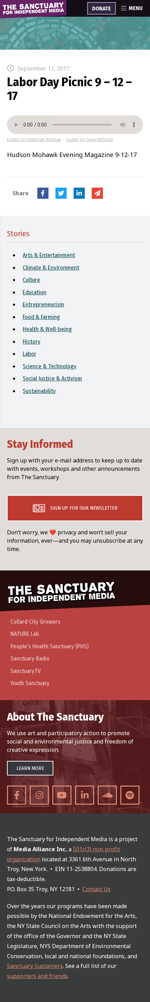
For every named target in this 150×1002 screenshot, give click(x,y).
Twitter (61, 193)
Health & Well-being (47, 329)
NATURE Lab (24, 634)
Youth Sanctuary (30, 683)
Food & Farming (41, 317)
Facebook (42, 193)
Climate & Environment (51, 267)
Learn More (30, 768)
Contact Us (96, 889)
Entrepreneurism (43, 304)
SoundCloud (107, 795)
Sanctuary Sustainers (35, 966)
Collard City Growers (35, 621)
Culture (31, 280)
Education (34, 292)
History (31, 341)
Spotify (130, 795)
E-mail (97, 193)
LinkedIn (79, 193)
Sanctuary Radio (30, 658)
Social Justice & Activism (52, 378)
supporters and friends (37, 976)
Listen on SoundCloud (89, 139)
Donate (101, 8)
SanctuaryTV (25, 671)
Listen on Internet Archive (34, 139)
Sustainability (39, 391)
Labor (29, 354)
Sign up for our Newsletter (84, 508)
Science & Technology (49, 366)
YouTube (62, 795)
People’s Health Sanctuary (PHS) (49, 646)
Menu (135, 8)
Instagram (39, 795)
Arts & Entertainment (49, 255)
